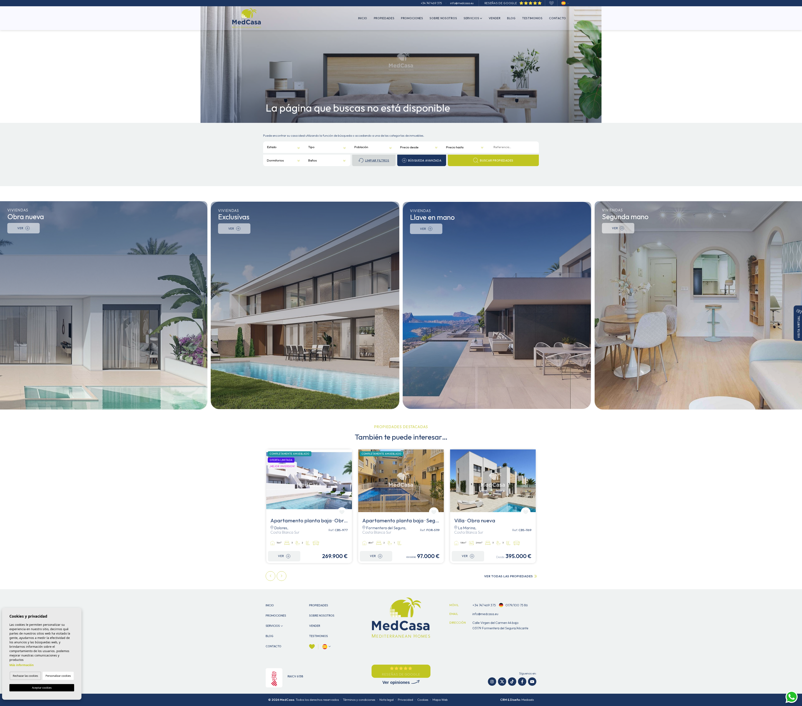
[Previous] (270, 576)
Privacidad (405, 700)
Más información (21, 665)
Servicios (471, 18)
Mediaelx (528, 700)
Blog (511, 18)
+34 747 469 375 (431, 3)
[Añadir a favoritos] (342, 512)
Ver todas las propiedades (508, 576)
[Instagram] (492, 681)
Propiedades (384, 18)
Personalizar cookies (58, 676)
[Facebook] (522, 681)
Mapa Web (440, 700)
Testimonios (532, 18)
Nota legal (386, 700)
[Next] (281, 576)
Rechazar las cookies (25, 676)
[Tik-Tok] (512, 681)
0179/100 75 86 (516, 605)
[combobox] (281, 147)
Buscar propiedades (496, 160)
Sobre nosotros (443, 18)
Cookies (422, 700)
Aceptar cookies (42, 687)
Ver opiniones (396, 682)
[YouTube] (532, 681)
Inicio (362, 18)
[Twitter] (502, 681)
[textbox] (273, 147)
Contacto (557, 18)
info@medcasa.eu (462, 3)
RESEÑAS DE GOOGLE (501, 3)
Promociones (412, 18)
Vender (495, 18)
